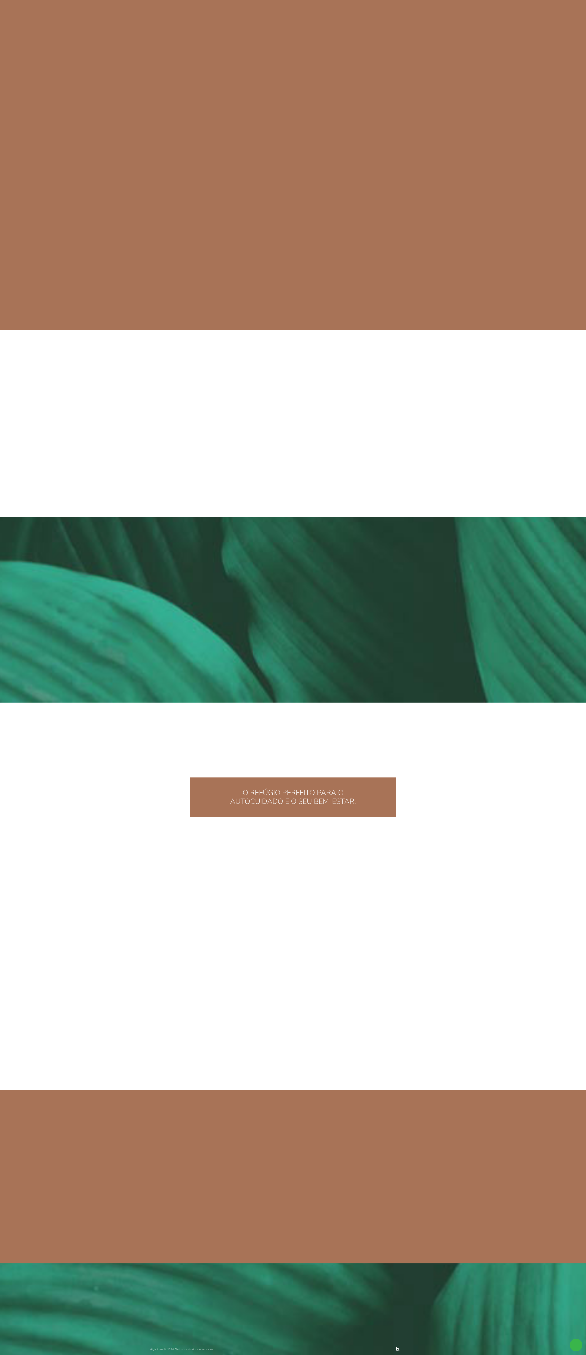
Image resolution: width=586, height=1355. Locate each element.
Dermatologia (282, 11)
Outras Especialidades (324, 11)
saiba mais (330, 478)
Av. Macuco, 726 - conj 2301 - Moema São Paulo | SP (185, 1192)
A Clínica (253, 11)
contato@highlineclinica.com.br (178, 1182)
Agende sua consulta (429, 10)
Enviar (255, 1302)
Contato (361, 11)
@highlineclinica (342, 1061)
